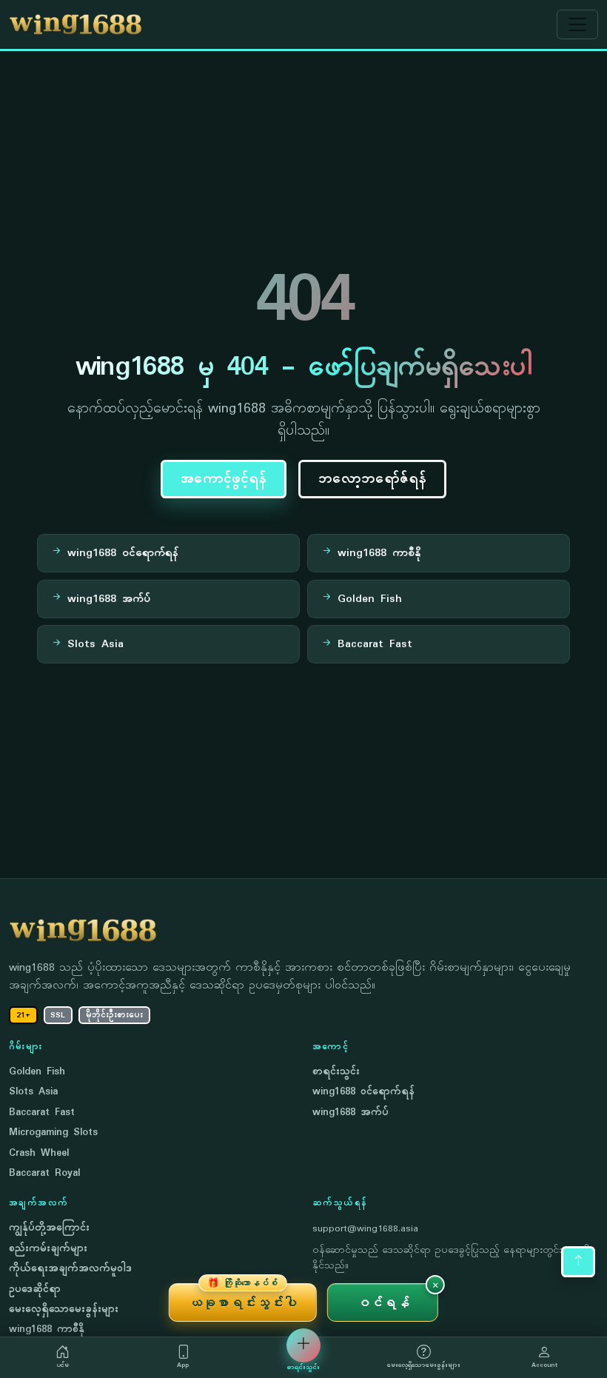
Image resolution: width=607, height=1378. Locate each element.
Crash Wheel (39, 1153)
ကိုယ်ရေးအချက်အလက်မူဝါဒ (70, 1269)
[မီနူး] (577, 24)
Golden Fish (37, 1072)
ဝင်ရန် (383, 1302)
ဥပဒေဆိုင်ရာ (35, 1289)
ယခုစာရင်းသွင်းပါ (243, 1297)
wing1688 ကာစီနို (46, 1329)
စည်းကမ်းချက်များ (48, 1249)
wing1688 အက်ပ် (350, 1113)
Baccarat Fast (42, 1113)
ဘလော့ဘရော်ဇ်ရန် (372, 479)
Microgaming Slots (53, 1133)
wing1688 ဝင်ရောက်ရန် (363, 1092)
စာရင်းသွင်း (336, 1072)
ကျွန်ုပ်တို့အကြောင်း (49, 1228)
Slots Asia (33, 1092)
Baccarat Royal (44, 1173)
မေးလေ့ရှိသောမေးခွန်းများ (63, 1309)
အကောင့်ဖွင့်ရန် (223, 479)
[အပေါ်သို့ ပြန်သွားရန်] (578, 1261)
